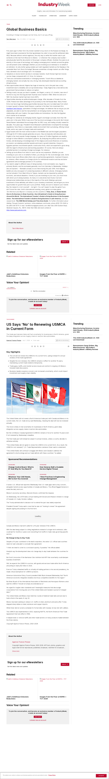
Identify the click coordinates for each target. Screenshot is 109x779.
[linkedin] (35, 45)
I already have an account (38, 308)
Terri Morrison (11, 39)
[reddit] (40, 45)
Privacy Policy (52, 775)
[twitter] (38, 45)
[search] (10, 5)
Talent (34, 15)
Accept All (101, 775)
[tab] (11, 287)
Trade (8, 24)
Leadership (62, 15)
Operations (53, 15)
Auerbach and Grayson (14, 108)
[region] (37, 291)
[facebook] (32, 45)
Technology (43, 15)
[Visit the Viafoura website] (65, 295)
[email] (43, 45)
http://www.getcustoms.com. (16, 210)
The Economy (10, 319)
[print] (68, 45)
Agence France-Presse (13, 340)
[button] (7, 5)
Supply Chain (73, 15)
